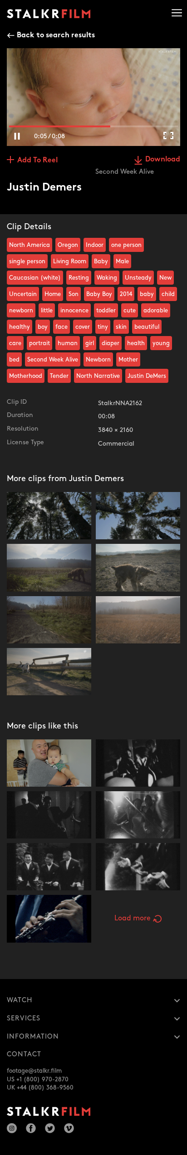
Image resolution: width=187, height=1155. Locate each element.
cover (82, 327)
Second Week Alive (52, 359)
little (47, 310)
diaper (110, 343)
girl (89, 343)
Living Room (69, 261)
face (61, 327)
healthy (19, 327)
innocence (74, 310)
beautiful (146, 327)
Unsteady (138, 278)
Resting (79, 278)
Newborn (98, 359)
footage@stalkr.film (34, 1071)
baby (147, 294)
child (168, 294)
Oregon (68, 245)
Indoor (94, 245)
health (136, 343)
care (15, 343)
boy (43, 327)
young (161, 343)
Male (122, 261)
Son (74, 294)
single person (27, 261)
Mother (128, 359)
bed (14, 359)
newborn (21, 310)
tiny (103, 327)
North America (29, 245)
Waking (107, 278)
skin (121, 327)
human (68, 343)
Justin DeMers (147, 376)
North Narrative (98, 376)
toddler (106, 310)
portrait (39, 343)
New (165, 278)
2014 (126, 294)
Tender (59, 376)
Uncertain (23, 294)
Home (52, 294)
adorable (155, 310)
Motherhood (25, 376)
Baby (101, 261)
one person (126, 245)
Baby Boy (99, 294)
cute (129, 310)
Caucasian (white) (35, 278)
